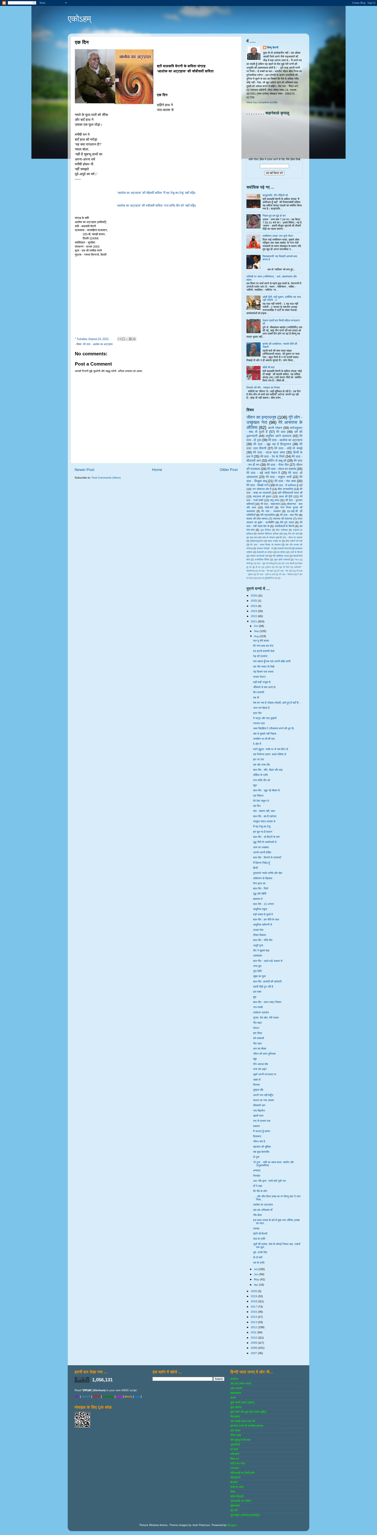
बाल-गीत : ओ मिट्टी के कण (266, 836)
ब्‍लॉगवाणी (234, 1454)
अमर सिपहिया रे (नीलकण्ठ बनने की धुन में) (273, 728)
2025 (254, 600)
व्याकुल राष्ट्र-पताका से (264, 821)
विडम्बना (257, 1136)
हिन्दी (255, 867)
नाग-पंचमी (258, 1007)
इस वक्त (257, 991)
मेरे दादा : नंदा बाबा (285, 481)
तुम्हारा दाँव (258, 1089)
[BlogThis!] (123, 339)
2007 (254, 1353)
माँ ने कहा (257, 1186)
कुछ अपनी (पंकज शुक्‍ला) (242, 1402)
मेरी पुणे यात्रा (287, 522)
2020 (254, 1291)
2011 (254, 1332)
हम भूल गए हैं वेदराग (262, 831)
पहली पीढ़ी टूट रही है (263, 986)
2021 (254, 621)
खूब (255, 1058)
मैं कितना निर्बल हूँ (261, 862)
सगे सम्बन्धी (258, 1038)
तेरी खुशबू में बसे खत (240, 1439)
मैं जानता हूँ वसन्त (261, 1131)
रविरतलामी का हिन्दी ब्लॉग (242, 1472)
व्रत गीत (257, 713)
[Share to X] (127, 339)
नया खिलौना (259, 1110)
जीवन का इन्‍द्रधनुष (261, 417)
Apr (256, 1284)
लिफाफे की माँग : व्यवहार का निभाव (263, 387)
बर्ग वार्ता (234, 1449)
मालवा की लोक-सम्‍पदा (257, 518)
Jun (256, 1274)
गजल (297, 559)
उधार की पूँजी (286, 496)
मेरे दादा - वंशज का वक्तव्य (291, 537)
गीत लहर (257, 1043)
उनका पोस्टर (259, 676)
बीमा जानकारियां (285, 489)
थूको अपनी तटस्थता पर (264, 1074)
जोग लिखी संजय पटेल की (242, 1421)
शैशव (232, 1491)
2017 (254, 1306)
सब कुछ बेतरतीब (261, 1151)
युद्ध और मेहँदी (259, 893)
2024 (254, 606)
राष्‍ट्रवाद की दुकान (262, 496)
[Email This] (119, 339)
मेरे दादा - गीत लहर (284, 571)
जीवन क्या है (259, 1141)
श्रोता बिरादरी (237, 1496)
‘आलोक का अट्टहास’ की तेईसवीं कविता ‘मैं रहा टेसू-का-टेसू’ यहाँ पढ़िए (156, 192)
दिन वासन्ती (258, 692)
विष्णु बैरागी (272, 47)
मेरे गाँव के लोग (260, 1191)
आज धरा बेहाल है (261, 707)
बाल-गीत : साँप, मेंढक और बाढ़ (268, 769)
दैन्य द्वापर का (259, 883)
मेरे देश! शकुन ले (261, 800)
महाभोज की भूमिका (262, 1146)
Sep (257, 631)
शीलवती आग (259, 1105)
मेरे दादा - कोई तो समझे (288, 448)
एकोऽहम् (79, 18)
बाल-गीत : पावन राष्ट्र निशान (267, 1002)
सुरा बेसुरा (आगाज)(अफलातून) (245, 1515)
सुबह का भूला (259, 976)
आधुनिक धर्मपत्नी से (262, 924)
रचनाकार (234, 1468)
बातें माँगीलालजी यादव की (290, 492)
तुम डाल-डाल (252, 537)
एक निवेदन (258, 795)
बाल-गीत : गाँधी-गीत (262, 940)
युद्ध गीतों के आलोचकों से (264, 842)
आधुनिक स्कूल (260, 909)
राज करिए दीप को (261, 780)
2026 (254, 595)
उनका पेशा (258, 929)
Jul (256, 1269)
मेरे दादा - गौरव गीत (278, 464)
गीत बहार (257, 1022)
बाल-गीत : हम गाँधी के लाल (266, 919)
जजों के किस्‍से (296, 552)
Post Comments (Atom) (106, 477)
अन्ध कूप (257, 966)
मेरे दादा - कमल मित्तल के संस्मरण (265, 544)
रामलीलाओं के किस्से (284, 526)
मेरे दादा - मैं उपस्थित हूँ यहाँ (289, 485)
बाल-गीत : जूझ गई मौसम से (266, 790)
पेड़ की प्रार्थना (260, 656)
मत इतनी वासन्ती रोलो (263, 651)
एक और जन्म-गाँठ (261, 764)
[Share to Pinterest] (134, 339)
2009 (254, 1342)
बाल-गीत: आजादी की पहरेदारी (267, 981)
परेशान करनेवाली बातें (259, 556)
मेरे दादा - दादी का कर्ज (266, 574)
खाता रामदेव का (274, 541)
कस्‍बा (233, 1397)
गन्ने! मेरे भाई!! (260, 1069)
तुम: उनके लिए (260, 1252)
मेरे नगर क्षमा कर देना (263, 645)
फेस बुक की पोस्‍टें (282, 567)
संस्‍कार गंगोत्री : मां (265, 548)
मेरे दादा (280, 431)
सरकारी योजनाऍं (284, 548)
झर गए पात (258, 759)
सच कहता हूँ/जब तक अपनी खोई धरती (271, 661)
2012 (254, 1327)
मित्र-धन (234, 1458)
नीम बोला (257, 1215)
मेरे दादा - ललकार (271, 511)
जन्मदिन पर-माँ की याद (264, 738)
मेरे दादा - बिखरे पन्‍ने (257, 485)
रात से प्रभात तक (261, 1120)
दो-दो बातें (257, 1257)
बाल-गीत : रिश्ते (260, 888)
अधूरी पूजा (258, 945)
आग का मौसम (259, 1048)
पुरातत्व (268, 567)
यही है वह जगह (237, 1463)
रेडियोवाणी (235, 1477)
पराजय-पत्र (259, 723)
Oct (256, 626)
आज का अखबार (261, 847)
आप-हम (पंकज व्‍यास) (240, 1383)
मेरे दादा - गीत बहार (266, 571)
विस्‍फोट (234, 1482)
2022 (254, 616)
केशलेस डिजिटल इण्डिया (268, 533)
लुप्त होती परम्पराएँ (282, 559)
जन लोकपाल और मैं (261, 489)
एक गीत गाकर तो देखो (263, 666)
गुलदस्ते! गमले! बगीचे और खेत (267, 873)
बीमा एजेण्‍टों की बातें (294, 541)
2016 (254, 1311)
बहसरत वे (258, 898)
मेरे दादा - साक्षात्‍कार (270, 504)
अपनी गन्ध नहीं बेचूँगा (263, 1095)
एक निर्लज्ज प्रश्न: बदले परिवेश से (269, 754)
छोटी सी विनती (260, 1233)
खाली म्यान (258, 1115)
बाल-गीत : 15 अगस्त (263, 904)
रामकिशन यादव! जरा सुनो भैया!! (278, 235)
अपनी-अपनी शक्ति (262, 852)
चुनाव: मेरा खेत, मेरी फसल (266, 1017)
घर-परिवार (281, 552)
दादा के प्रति (259, 1238)
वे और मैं (257, 743)
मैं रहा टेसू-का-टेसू (261, 826)
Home (157, 470)
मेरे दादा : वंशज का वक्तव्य (281, 469)
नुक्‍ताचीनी (235, 1444)
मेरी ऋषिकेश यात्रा (281, 556)
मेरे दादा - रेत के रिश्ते (272, 456)
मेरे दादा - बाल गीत (289, 514)
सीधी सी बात (269, 367)
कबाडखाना (235, 1393)
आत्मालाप (257, 955)
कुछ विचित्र (266, 530)
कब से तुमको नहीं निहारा (264, 733)
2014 (254, 1316)
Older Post (229, 470)
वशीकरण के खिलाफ (262, 878)
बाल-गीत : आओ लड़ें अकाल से (267, 960)
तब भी (256, 697)
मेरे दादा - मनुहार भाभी (279, 477)
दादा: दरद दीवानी (287, 563)
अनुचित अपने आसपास (278, 436)
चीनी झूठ (249, 563)
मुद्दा (254, 997)
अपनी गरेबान (275, 428)
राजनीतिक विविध (262, 559)
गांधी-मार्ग (269, 507)
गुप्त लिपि (257, 971)
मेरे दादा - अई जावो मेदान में (263, 472)
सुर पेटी (234, 1510)
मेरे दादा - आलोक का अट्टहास (98, 344)
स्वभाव (256, 1228)
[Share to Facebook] (131, 339)
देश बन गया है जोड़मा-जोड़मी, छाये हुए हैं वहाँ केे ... (277, 702)
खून (255, 785)
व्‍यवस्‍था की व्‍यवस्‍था (282, 518)
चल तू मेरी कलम (261, 640)
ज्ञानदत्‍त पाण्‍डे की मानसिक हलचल (246, 1425)
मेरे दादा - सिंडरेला (286, 574)
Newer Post (84, 470)
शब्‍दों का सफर (237, 1487)
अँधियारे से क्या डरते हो (264, 687)
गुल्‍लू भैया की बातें (290, 533)
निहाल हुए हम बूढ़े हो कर (274, 215)
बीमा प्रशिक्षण (282, 530)
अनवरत (234, 1378)
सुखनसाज (235, 1505)
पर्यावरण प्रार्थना (261, 1012)
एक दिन (257, 805)
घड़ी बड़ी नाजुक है (262, 682)
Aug (257, 636)
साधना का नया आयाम (263, 1100)
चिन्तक (256, 1084)
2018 (254, 1301)
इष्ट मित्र (257, 1033)
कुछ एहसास (236, 1407)
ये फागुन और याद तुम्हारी (264, 718)
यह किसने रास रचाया (263, 671)
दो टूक (256, 1157)
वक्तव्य (256, 1126)
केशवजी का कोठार (265, 552)
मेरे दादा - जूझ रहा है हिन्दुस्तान (272, 444)
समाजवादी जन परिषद (240, 1500)
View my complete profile (261, 102)
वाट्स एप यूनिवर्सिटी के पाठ (267, 578)
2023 (254, 611)
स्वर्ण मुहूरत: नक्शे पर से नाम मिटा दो (270, 749)
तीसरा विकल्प (259, 935)
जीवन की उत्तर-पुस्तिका (264, 1053)
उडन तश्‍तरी (236, 1388)
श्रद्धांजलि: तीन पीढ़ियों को (275, 195)
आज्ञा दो (257, 1079)
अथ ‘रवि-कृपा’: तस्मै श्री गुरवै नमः (269, 1180)
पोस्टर (256, 1028)
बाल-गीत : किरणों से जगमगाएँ (267, 857)
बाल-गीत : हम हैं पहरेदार (264, 816)
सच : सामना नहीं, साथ (264, 811)
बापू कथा (274, 500)
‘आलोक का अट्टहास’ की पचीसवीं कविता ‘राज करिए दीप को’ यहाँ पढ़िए (156, 205)
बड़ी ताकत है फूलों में (263, 914)
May (257, 1279)
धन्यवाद (256, 1170)
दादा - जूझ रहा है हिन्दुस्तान (267, 563)
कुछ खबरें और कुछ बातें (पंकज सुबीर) (248, 1411)
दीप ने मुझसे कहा (261, 950)
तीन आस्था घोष (260, 1064)
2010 (254, 1337)
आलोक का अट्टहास (263, 1204)
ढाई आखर (235, 1430)
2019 (254, 1296)
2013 (254, 1322)
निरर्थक (256, 1175)
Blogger (232, 1525)
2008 (254, 1347)
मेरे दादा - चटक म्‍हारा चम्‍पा (269, 452)
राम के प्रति (258, 1262)
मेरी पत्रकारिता (267, 514)
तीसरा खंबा (235, 1435)
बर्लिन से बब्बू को (277, 460)
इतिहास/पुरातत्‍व (256, 541)
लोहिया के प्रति (260, 774)
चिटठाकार (235, 1416)
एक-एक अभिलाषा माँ (262, 1209)
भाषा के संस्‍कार (268, 537)
